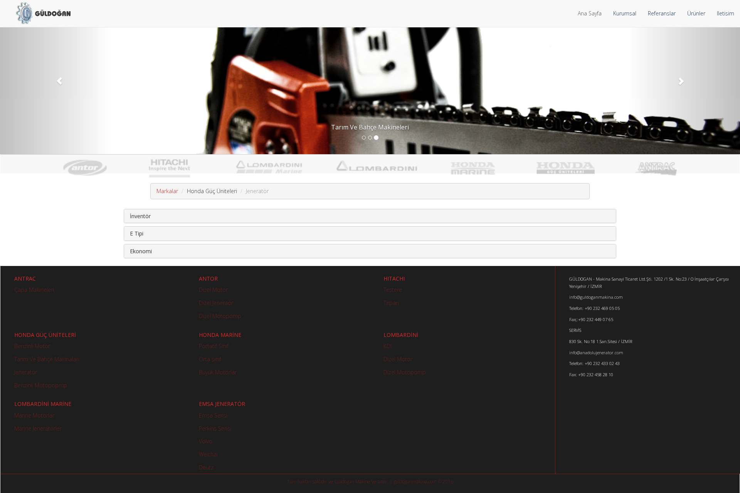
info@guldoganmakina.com (596, 297)
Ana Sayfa (590, 13)
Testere (392, 289)
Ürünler (696, 13)
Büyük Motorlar (218, 372)
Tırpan (391, 302)
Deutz (206, 467)
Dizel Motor (213, 289)
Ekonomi (141, 251)
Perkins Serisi (215, 428)
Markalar (167, 191)
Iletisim (725, 13)
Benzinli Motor (32, 346)
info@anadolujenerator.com (596, 352)
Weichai (208, 454)
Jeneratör (25, 372)
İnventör (140, 216)
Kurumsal (624, 13)
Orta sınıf (210, 359)
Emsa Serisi (213, 415)
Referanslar (662, 13)
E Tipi (136, 233)
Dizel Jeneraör (216, 302)
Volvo (205, 441)
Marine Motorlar (34, 415)
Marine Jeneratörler (38, 428)
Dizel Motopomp (220, 316)
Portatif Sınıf (214, 346)
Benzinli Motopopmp (40, 385)
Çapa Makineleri (34, 289)
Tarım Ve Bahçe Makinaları (46, 359)
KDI (387, 346)
